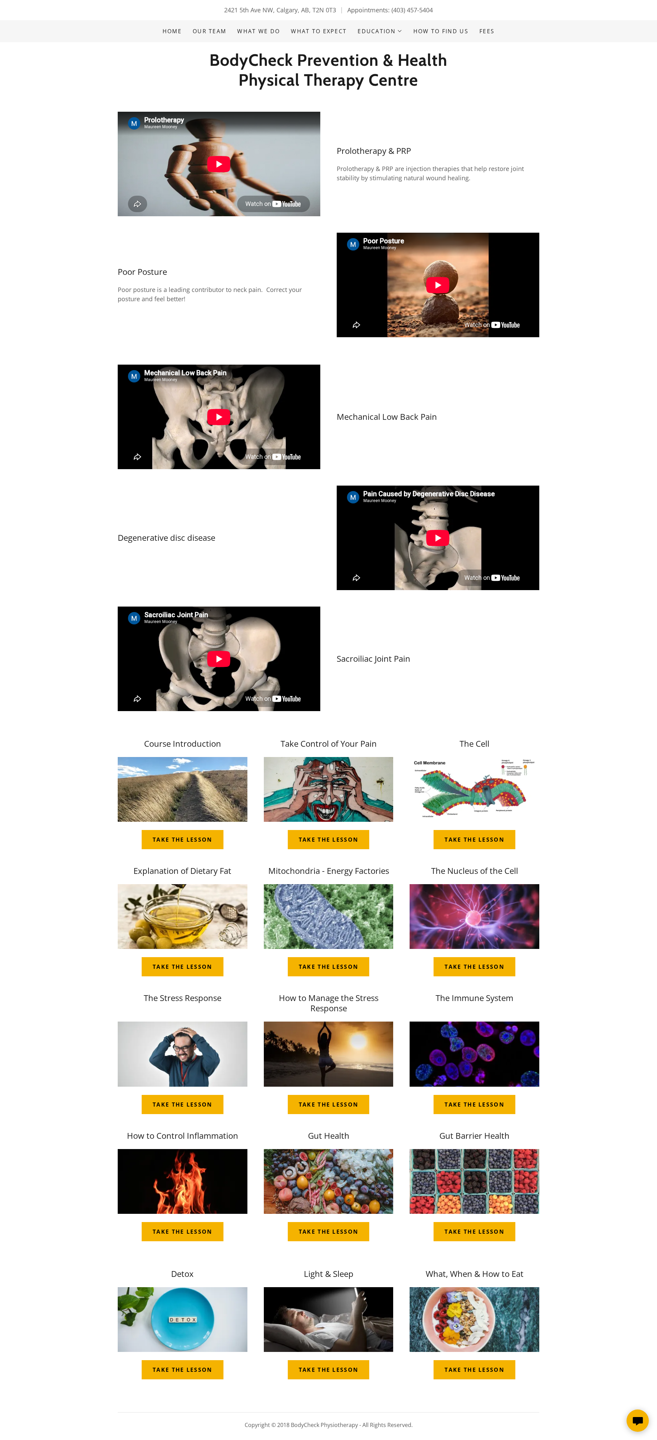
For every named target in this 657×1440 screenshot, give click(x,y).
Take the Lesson (182, 839)
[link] (328, 83)
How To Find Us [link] (440, 31)
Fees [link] (486, 31)
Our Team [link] (209, 31)
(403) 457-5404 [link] (412, 10)
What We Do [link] (258, 31)
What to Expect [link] (319, 31)
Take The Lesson (328, 1370)
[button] (380, 31)
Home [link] (172, 31)
